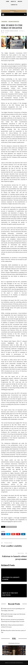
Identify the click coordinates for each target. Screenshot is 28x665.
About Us (13, 1)
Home (7, 1)
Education (4, 21)
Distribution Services (14, 643)
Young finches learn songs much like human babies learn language (13, 615)
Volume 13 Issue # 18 (14, 21)
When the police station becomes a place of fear (13, 631)
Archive (20, 1)
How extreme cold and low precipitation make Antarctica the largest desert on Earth (12, 620)
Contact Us (14, 4)
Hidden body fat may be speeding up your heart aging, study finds (13, 609)
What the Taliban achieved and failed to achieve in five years (12, 626)
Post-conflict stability (11, 546)
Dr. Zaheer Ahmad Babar (10, 30)
